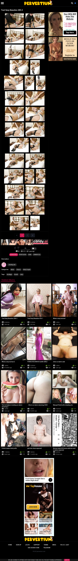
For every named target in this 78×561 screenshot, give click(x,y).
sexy (21, 274)
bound (16, 274)
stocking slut (12, 264)
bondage (9, 274)
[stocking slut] (3, 264)
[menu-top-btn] (2, 3)
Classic (19, 269)
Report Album (22, 254)
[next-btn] (32, 235)
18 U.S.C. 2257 (64, 545)
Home (10, 545)
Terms (46, 545)
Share (29, 254)
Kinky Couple (26, 269)
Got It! (67, 560)
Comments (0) (36, 254)
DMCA (54, 545)
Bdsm (12, 269)
